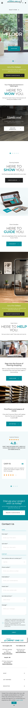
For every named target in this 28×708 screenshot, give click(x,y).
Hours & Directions (7, 653)
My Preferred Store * (7, 596)
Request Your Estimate (13, 75)
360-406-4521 (20, 651)
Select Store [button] (13, 9)
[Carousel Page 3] (14, 153)
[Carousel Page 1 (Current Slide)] (13, 61)
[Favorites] (22, 2)
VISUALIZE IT (12, 243)
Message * (4, 605)
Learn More (12, 378)
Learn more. (19, 700)
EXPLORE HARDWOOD (12, 128)
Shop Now (14, 48)
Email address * (5, 576)
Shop (4, 673)
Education (6, 686)
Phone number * (6, 567)
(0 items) (25, 2)
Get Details (12, 424)
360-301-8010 (7, 662)
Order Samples (12, 180)
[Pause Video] (24, 61)
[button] (20, 2)
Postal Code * (5, 586)
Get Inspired (7, 679)
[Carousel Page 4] (16, 153)
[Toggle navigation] (2, 3)
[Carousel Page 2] (12, 153)
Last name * (5, 543)
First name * (5, 534)
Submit (14, 632)
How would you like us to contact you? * (12, 558)
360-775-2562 (7, 652)
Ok (14, 702)
